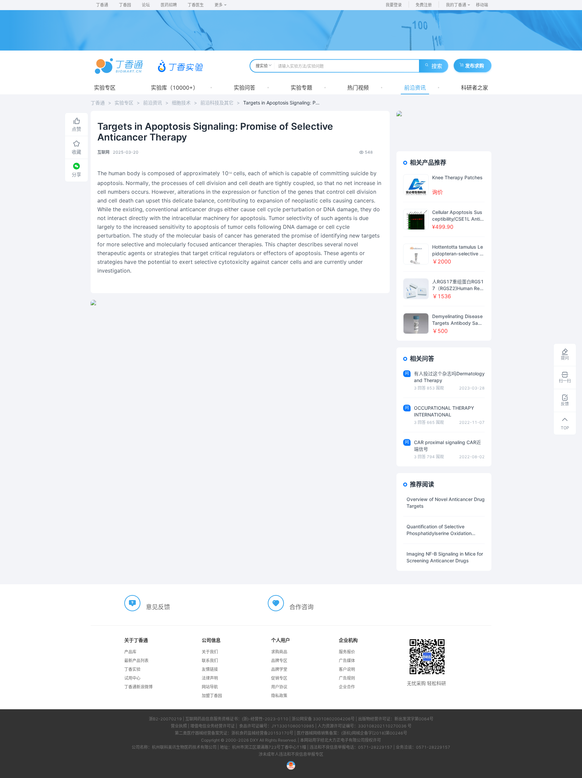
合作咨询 (301, 607)
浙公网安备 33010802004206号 (323, 718)
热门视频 (358, 87)
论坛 (146, 4)
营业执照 (179, 725)
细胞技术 (181, 102)
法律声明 (210, 678)
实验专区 (105, 87)
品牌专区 (279, 660)
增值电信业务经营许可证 (212, 725)
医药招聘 (169, 4)
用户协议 (279, 686)
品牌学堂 (279, 669)
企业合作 (347, 686)
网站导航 (210, 686)
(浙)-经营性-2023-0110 (265, 718)
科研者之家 (474, 87)
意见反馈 (158, 607)
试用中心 (132, 678)
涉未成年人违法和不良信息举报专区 (291, 754)
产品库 (130, 651)
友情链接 (210, 669)
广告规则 (347, 678)
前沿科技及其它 (216, 102)
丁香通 (102, 4)
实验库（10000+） (174, 87)
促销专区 (279, 678)
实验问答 (244, 87)
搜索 (436, 66)
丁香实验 (132, 669)
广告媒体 (347, 660)
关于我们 (210, 651)
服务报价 (347, 651)
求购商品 (279, 651)
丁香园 (125, 4)
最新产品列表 (136, 660)
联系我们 (210, 660)
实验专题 (301, 87)
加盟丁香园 (212, 695)
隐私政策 (279, 695)
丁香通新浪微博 (138, 686)
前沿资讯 (415, 87)
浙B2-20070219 (165, 718)
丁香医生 (196, 4)
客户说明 (347, 669)
